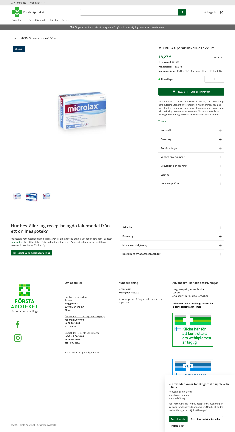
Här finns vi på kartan (76, 296)
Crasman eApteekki (47, 424)
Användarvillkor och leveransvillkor (190, 295)
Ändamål (166, 130)
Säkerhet (127, 227)
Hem (13, 38)
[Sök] (182, 12)
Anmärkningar (169, 148)
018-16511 (126, 289)
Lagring (165, 174)
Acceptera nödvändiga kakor (206, 419)
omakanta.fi (17, 241)
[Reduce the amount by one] (208, 79)
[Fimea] (198, 330)
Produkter (17, 20)
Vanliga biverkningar (173, 157)
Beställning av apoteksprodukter (141, 253)
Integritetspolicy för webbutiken (188, 289)
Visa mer (162, 121)
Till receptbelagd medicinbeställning (31, 252)
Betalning (127, 236)
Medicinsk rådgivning (134, 245)
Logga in (211, 12)
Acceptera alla (178, 419)
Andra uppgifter (170, 183)
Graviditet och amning (174, 165)
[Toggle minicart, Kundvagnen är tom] (221, 12)
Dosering (166, 139)
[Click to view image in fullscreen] (82, 116)
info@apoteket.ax (130, 292)
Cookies (176, 292)
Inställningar (177, 425)
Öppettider (35, 2)
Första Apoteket (33, 12)
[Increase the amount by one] (221, 79)
